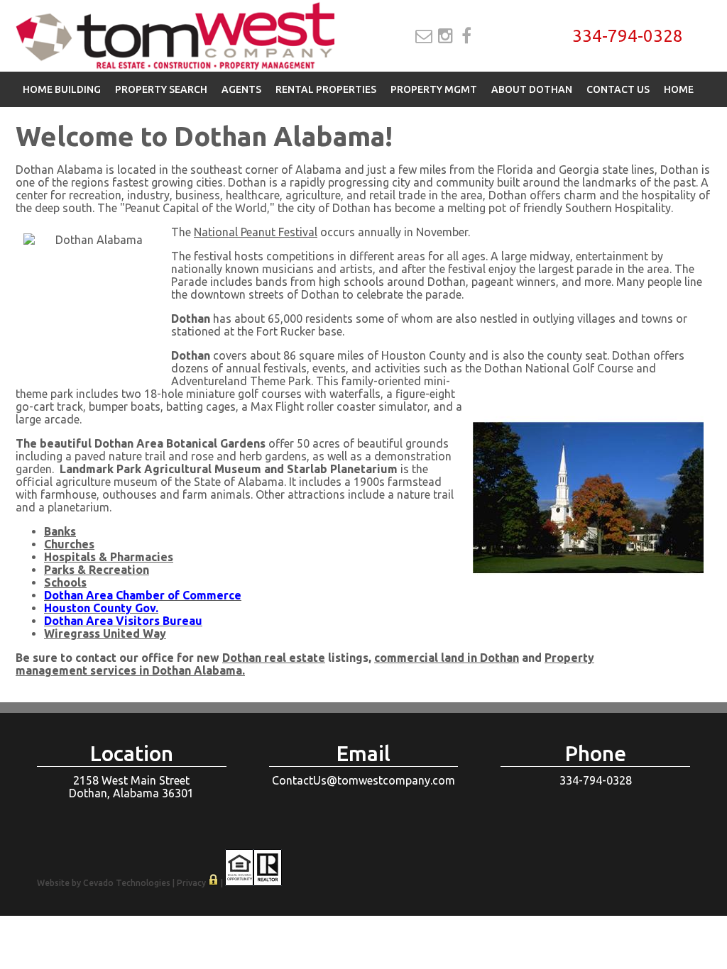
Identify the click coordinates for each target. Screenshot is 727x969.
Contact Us (618, 89)
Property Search (161, 89)
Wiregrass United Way (105, 633)
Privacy (191, 882)
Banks (60, 531)
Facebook (466, 36)
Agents (241, 89)
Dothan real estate (273, 657)
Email (423, 36)
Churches (69, 544)
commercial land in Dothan (446, 657)
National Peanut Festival (255, 232)
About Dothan (531, 89)
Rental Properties (325, 89)
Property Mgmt (433, 89)
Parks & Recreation (96, 569)
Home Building (62, 89)
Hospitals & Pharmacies (108, 556)
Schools (65, 582)
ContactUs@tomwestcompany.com (363, 780)
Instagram (445, 36)
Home (679, 89)
